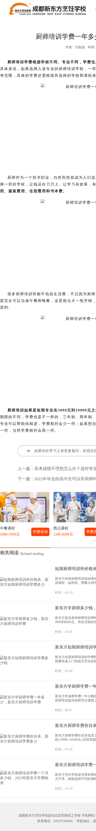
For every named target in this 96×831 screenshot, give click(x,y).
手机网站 (88, 815)
